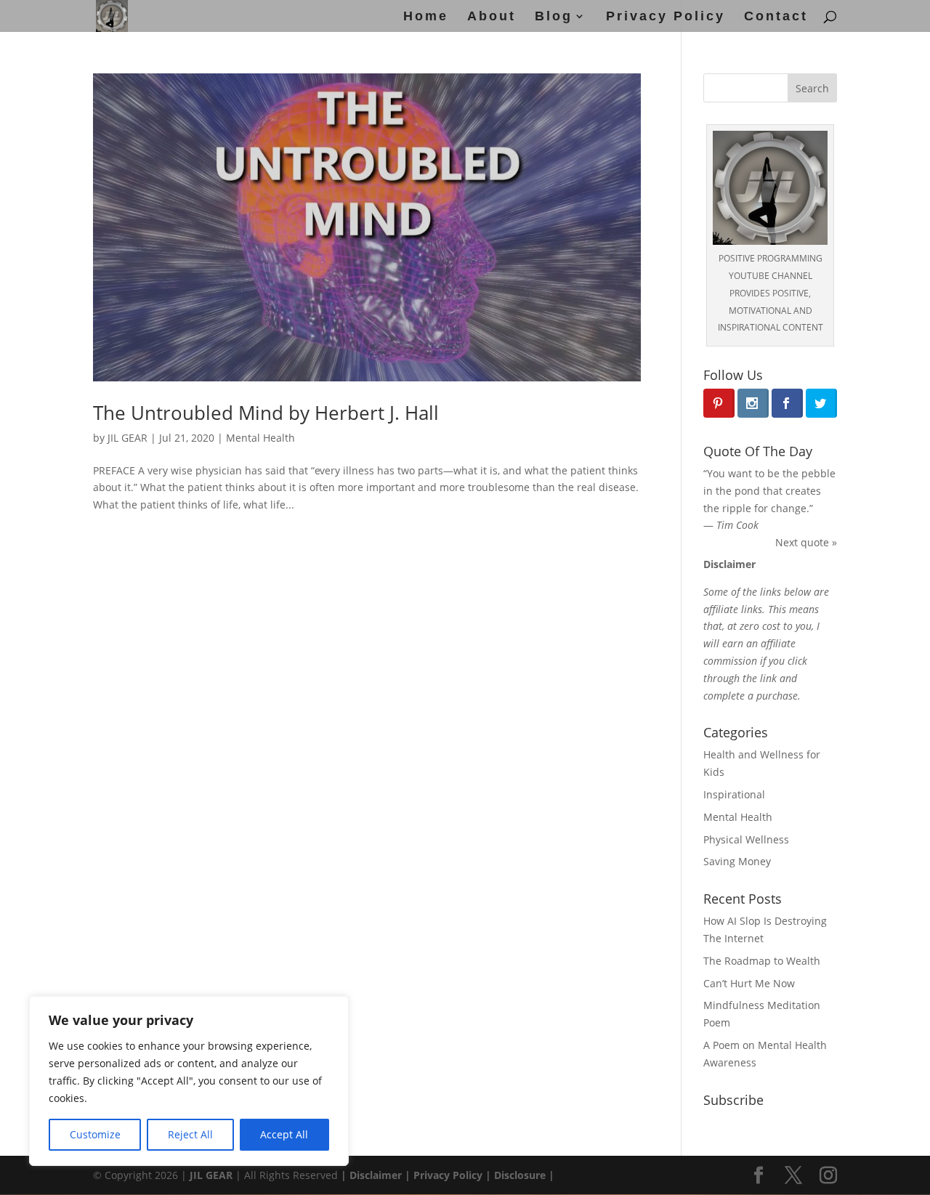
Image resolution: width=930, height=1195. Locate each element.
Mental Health (260, 438)
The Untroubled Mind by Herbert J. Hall (266, 413)
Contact (776, 17)
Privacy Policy (665, 17)
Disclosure (520, 1175)
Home (425, 17)
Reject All (190, 1134)
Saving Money (737, 861)
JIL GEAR (127, 438)
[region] (189, 1081)
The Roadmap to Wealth (761, 961)
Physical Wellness (746, 839)
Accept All (284, 1134)
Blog (554, 17)
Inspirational (734, 794)
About (491, 17)
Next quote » (806, 542)
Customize (95, 1134)
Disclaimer (374, 1175)
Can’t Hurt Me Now (749, 983)
